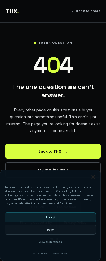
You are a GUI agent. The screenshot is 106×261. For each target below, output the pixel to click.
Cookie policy (39, 253)
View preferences (50, 241)
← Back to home (86, 11)
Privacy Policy (58, 253)
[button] (93, 177)
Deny (50, 229)
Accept (50, 217)
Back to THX (52, 151)
